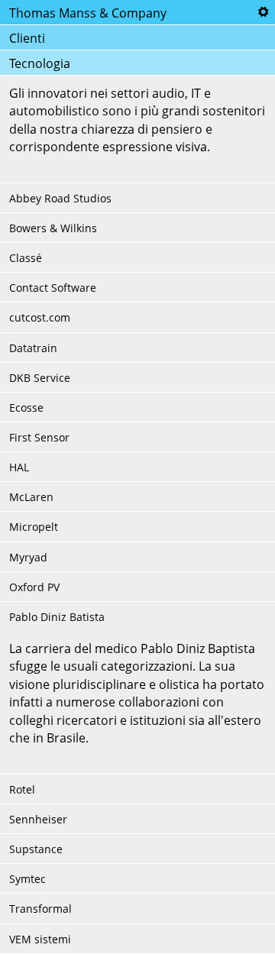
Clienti (27, 38)
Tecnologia (39, 63)
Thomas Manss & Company (88, 13)
